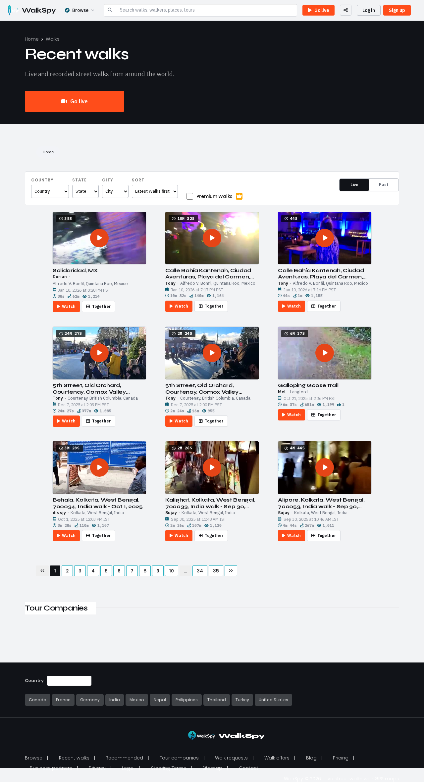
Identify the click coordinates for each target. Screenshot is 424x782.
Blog (311, 758)
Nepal (160, 700)
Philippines (187, 700)
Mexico (137, 700)
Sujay (171, 512)
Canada (37, 700)
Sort (138, 180)
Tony (170, 283)
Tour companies (179, 758)
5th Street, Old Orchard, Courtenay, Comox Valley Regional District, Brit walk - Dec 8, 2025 (98, 388)
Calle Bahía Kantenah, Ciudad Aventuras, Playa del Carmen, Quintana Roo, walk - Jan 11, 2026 (208, 273)
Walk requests (231, 758)
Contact (248, 768)
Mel (282, 392)
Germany (90, 700)
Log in (368, 10)
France (63, 700)
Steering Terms (168, 768)
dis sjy (59, 512)
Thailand (216, 700)
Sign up (397, 10)
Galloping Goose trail (308, 385)
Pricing (340, 758)
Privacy (97, 768)
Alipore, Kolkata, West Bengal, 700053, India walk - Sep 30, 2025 (321, 503)
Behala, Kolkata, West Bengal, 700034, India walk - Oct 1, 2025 (98, 503)
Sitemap (212, 768)
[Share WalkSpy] (345, 10)
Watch (69, 306)
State (79, 180)
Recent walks (74, 758)
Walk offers (277, 758)
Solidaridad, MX (75, 270)
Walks (53, 39)
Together (101, 306)
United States (273, 700)
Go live (78, 101)
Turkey (242, 700)
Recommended (124, 758)
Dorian (60, 276)
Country (42, 180)
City (107, 180)
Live (354, 184)
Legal (128, 768)
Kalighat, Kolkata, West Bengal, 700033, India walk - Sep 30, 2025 (210, 503)
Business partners (51, 768)
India (114, 700)
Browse (80, 10)
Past (384, 184)
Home (32, 39)
